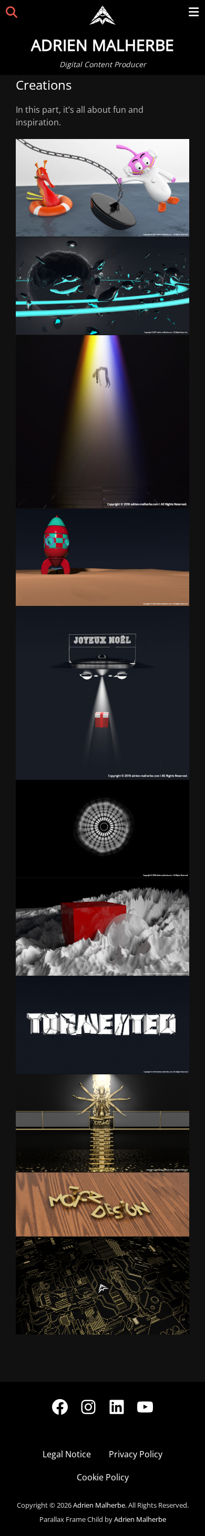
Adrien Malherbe (102, 45)
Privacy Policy (135, 1454)
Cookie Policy (103, 1477)
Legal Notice (67, 1454)
